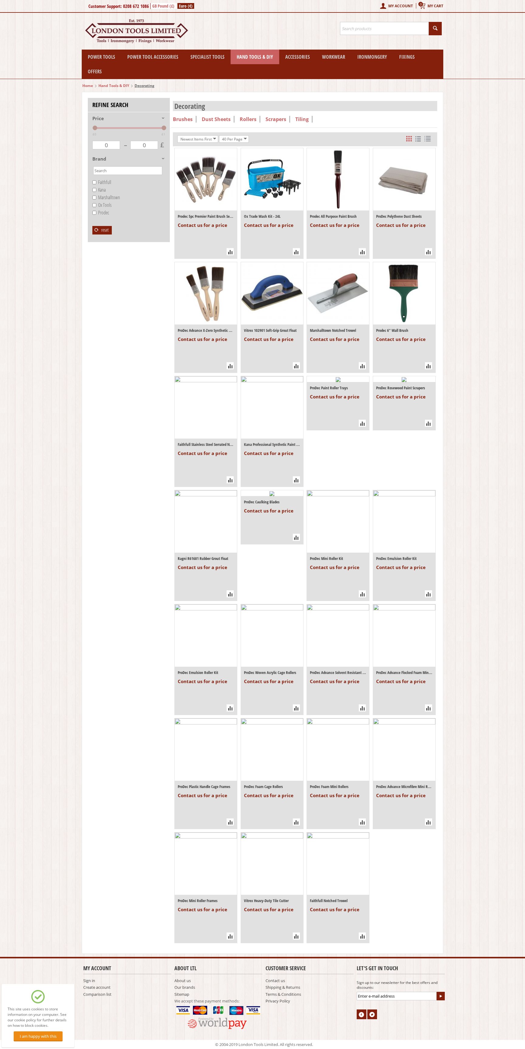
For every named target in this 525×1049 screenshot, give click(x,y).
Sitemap (181, 994)
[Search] (435, 28)
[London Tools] (137, 30)
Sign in (89, 980)
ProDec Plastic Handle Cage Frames (204, 786)
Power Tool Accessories (152, 57)
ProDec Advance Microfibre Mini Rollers (404, 786)
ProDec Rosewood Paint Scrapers (400, 388)
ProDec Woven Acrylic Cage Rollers (270, 672)
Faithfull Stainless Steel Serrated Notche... (206, 444)
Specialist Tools (207, 57)
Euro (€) (186, 6)
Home (87, 85)
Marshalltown (109, 197)
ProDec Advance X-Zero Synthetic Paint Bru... (206, 330)
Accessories (297, 57)
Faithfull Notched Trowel (329, 900)
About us (182, 980)
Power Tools (101, 57)
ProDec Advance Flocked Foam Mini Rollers (404, 672)
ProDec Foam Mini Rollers (329, 786)
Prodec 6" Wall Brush (392, 330)
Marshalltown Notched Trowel (333, 330)
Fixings (407, 57)
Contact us (275, 980)
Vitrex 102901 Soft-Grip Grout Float (270, 330)
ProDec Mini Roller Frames (198, 900)
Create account (97, 987)
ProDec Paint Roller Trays (329, 388)
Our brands (184, 987)
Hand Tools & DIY (255, 57)
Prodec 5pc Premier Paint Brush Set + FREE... (206, 216)
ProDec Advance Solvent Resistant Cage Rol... (338, 672)
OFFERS (95, 71)
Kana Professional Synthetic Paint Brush (272, 444)
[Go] (440, 996)
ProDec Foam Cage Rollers (263, 786)
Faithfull (104, 182)
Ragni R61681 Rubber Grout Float (203, 558)
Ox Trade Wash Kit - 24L (262, 216)
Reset (104, 230)
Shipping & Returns (283, 987)
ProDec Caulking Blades (262, 502)
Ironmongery (372, 57)
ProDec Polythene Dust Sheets (399, 216)
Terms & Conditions (283, 994)
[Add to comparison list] (230, 251)
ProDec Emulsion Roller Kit (396, 558)
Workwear (333, 57)
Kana (102, 189)
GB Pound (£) (163, 6)
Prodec (103, 212)
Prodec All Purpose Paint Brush (333, 216)
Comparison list (97, 994)
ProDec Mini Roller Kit (326, 558)
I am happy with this (38, 1036)
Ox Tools (105, 205)
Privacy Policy (278, 1001)
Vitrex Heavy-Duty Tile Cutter (266, 900)
